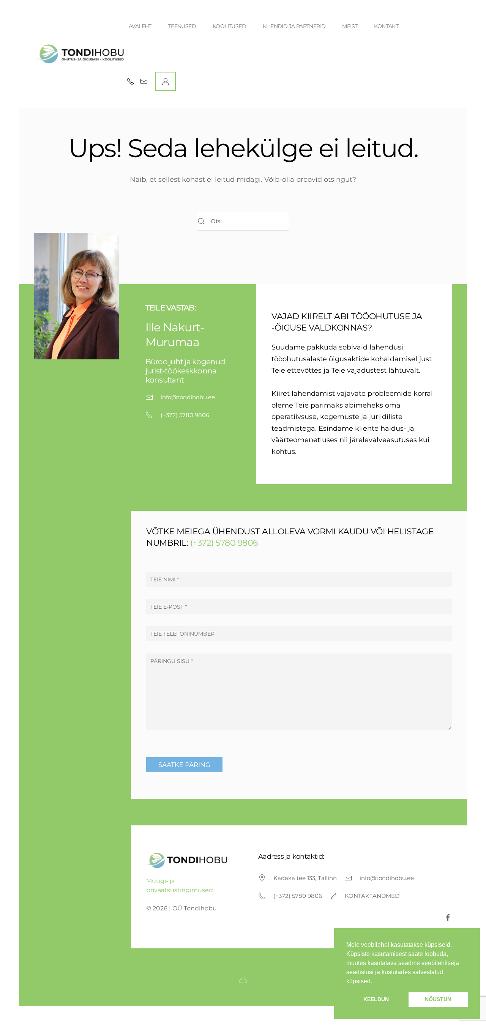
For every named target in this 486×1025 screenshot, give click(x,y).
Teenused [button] (182, 26)
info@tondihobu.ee (188, 397)
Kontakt (386, 26)
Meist (349, 26)
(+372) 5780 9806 (185, 415)
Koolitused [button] (229, 26)
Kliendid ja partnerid (294, 26)
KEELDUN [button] (376, 999)
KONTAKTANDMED (372, 895)
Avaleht (140, 26)
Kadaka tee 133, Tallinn (305, 878)
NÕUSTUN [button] (438, 999)
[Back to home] (81, 54)
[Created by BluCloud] (243, 979)
